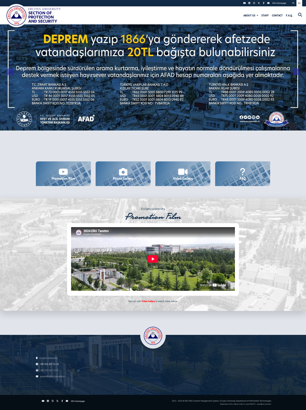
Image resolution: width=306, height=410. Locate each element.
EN (299, 3)
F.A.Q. (289, 15)
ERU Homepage (279, 3)
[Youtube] (244, 3)
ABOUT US (249, 15)
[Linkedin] (249, 3)
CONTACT (277, 15)
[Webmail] (268, 3)
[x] (258, 3)
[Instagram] (254, 3)
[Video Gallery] (182, 173)
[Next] (239, 3)
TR (293, 3)
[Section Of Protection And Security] (34, 15)
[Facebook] (263, 3)
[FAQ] (242, 173)
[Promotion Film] (63, 173)
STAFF (265, 15)
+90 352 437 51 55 (49, 364)
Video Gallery (148, 301)
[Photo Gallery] (123, 173)
